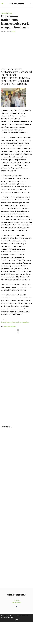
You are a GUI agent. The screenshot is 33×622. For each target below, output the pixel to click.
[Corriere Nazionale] (16, 3)
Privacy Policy (16, 602)
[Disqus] (16, 359)
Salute (10, 13)
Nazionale (4, 13)
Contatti (16, 600)
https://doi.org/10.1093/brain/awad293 (15, 322)
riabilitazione (12, 326)
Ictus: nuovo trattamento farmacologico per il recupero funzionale (15, 21)
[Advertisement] (16, 48)
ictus (5, 326)
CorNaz (13, 31)
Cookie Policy (9, 617)
